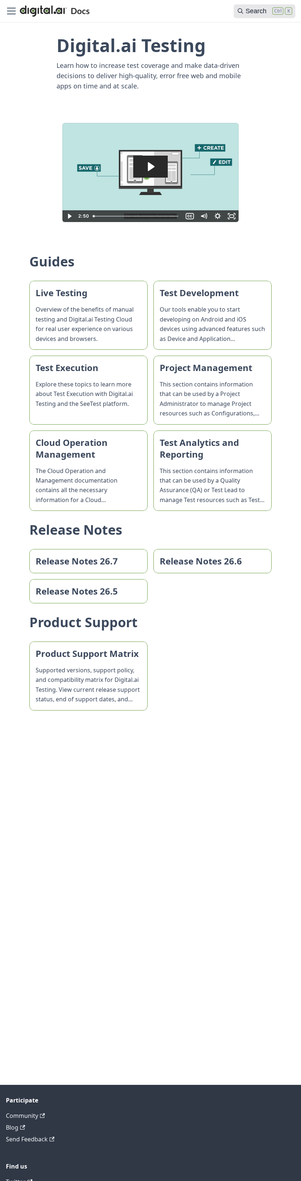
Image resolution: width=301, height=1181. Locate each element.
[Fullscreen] (232, 216)
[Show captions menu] (190, 216)
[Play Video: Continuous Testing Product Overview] (150, 167)
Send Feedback (27, 1139)
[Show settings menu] (218, 216)
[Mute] (204, 216)
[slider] (136, 216)
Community (22, 1116)
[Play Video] (69, 216)
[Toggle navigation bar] (11, 11)
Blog (12, 1127)
